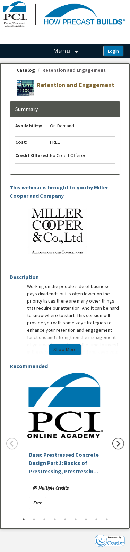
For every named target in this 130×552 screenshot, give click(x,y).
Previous (12, 443)
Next (118, 443)
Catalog (26, 70)
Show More (65, 349)
